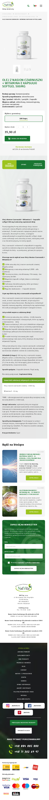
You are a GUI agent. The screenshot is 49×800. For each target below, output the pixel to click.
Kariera (23, 681)
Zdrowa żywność (24, 652)
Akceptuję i (25, 562)
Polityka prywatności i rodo (24, 692)
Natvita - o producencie (23, 674)
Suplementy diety (23, 655)
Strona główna (23, 648)
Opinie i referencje (23, 684)
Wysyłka (24, 695)
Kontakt (23, 670)
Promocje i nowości (24, 663)
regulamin (20, 562)
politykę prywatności (32, 562)
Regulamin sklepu (23, 699)
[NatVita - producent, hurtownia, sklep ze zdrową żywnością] (8, 4)
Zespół (23, 677)
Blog (23, 666)
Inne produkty (23, 659)
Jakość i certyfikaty (24, 688)
